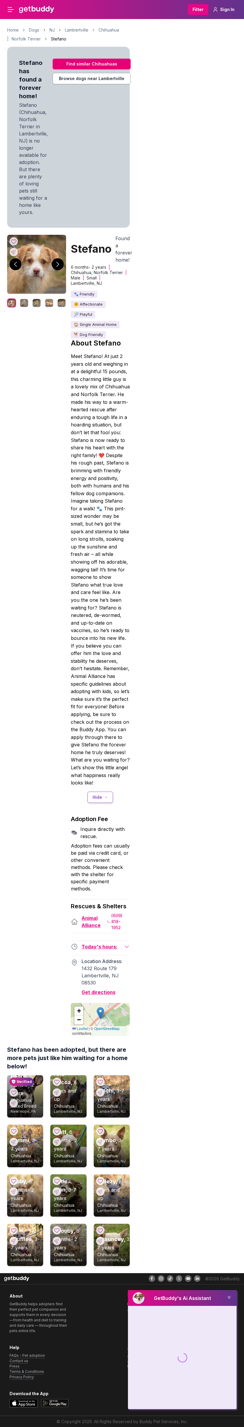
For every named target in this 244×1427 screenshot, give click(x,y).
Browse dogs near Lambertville (91, 78)
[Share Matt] (57, 1142)
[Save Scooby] (57, 1230)
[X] (179, 1278)
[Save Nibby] (14, 1181)
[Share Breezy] (100, 1191)
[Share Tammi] (14, 1142)
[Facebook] (152, 1278)
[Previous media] (15, 264)
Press (15, 1366)
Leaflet (82, 1028)
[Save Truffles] (14, 1230)
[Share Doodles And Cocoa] (57, 1092)
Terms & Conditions (27, 1371)
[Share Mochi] (100, 1092)
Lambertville (76, 29)
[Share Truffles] (14, 1241)
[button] (100, 1013)
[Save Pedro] (14, 1092)
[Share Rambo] (100, 1142)
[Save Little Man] (57, 1181)
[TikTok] (170, 1278)
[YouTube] (188, 1278)
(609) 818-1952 (116, 921)
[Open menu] (11, 9)
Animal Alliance (91, 921)
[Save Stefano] (14, 241)
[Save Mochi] (100, 1082)
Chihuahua (108, 29)
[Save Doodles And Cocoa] (57, 1082)
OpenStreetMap (107, 1028)
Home (13, 29)
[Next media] (58, 264)
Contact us (19, 1361)
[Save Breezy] (100, 1181)
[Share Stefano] (14, 252)
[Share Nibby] (14, 1191)
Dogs (34, 29)
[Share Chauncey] (100, 1241)
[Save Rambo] (100, 1131)
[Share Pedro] (14, 1103)
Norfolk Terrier (26, 38)
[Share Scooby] (57, 1241)
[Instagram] (161, 1278)
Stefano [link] (58, 38)
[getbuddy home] (16, 1278)
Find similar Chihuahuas (91, 63)
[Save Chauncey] (100, 1230)
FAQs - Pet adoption (27, 1355)
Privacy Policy (22, 1377)
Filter (198, 9)
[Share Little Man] (57, 1191)
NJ (52, 29)
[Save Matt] (57, 1131)
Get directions (98, 992)
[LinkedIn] (197, 1278)
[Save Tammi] (14, 1131)
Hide (97, 797)
